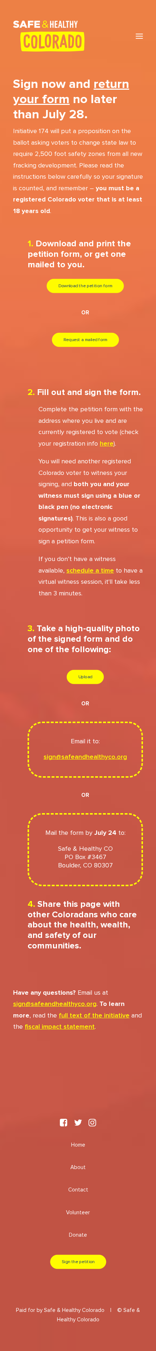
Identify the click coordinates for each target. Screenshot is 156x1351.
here (107, 444)
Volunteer (78, 1212)
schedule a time (90, 571)
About (78, 1167)
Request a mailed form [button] (85, 339)
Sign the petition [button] (78, 1262)
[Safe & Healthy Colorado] (49, 36)
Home (78, 1145)
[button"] (63, 1124)
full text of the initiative (94, 1015)
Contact (78, 1190)
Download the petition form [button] (85, 286)
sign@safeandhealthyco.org (85, 757)
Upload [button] (85, 677)
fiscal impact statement (60, 1027)
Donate (78, 1235)
